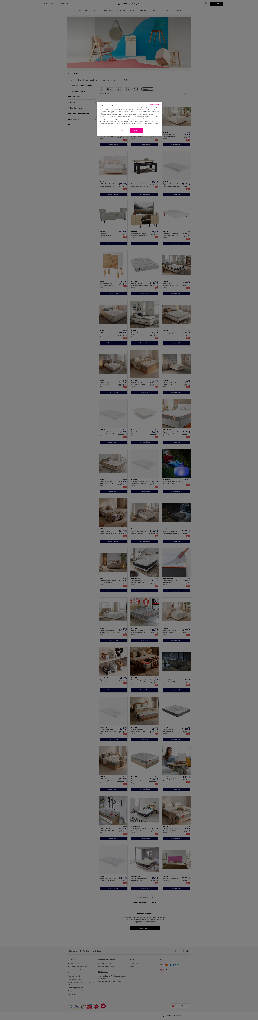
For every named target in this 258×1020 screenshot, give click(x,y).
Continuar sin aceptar (155, 104)
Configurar (122, 130)
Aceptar (136, 130)
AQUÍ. (112, 125)
